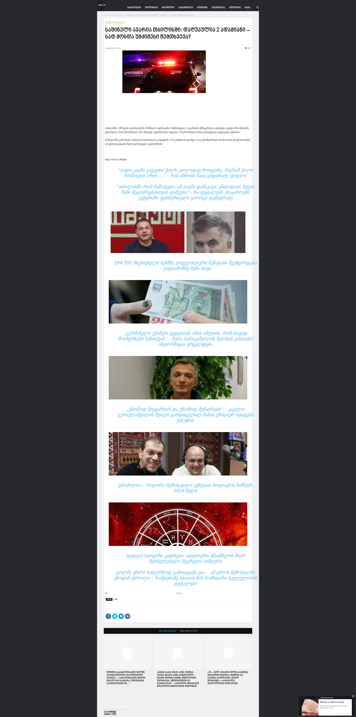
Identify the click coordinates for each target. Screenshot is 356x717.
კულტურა (235, 7)
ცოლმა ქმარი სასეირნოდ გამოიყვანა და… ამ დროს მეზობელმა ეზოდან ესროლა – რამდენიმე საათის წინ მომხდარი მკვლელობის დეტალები (185, 578)
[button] (255, 8)
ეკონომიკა (218, 7)
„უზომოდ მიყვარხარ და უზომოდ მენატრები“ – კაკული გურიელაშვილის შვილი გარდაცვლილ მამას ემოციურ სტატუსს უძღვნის (185, 415)
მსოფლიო (168, 7)
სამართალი (185, 7)
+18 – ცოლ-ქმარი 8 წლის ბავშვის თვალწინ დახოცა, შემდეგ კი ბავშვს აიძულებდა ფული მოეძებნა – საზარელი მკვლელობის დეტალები (227, 678)
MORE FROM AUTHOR (188, 631)
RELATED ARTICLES (167, 631)
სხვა (247, 7)
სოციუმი (202, 7)
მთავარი (107, 15)
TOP (116, 599)
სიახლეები (134, 7)
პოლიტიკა (151, 7)
